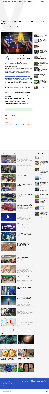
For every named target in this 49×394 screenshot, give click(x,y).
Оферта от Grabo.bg (19, 176)
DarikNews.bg (36, 380)
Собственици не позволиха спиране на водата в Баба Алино (25, 309)
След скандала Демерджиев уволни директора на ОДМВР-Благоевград (42, 35)
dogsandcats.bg (40, 65)
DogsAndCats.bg (46, 380)
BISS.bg (28, 381)
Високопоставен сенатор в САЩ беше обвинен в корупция (17, 76)
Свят (25, 1)
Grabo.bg (42, 381)
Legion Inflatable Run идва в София (8, 372)
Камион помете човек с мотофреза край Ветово (24, 195)
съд (9, 115)
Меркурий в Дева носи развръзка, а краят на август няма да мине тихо (25, 345)
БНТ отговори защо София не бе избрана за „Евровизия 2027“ (24, 224)
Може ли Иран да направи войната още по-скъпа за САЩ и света (43, 81)
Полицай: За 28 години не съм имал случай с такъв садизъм (42, 51)
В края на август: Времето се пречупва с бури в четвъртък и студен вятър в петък (42, 75)
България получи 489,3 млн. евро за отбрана (25, 288)
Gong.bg (31, 380)
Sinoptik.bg (38, 381)
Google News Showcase (11, 105)
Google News (20, 124)
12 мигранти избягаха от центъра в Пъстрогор (24, 185)
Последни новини (8, 153)
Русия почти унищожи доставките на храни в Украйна (24, 166)
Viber (8, 124)
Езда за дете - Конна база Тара (23, 175)
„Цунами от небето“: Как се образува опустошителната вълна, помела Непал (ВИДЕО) (44, 214)
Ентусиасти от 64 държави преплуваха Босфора (44, 177)
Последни (14, 1)
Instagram (31, 124)
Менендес (14, 115)
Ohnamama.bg (32, 381)
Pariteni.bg (47, 381)
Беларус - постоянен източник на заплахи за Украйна (24, 319)
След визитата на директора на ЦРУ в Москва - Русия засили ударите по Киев (25, 234)
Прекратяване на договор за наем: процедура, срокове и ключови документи (42, 57)
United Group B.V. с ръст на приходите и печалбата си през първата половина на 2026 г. (24, 215)
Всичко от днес (17, 330)
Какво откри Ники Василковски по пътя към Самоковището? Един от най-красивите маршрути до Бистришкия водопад (44, 170)
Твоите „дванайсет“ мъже (23, 358)
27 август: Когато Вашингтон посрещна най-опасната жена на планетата (42, 69)
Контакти (47, 387)
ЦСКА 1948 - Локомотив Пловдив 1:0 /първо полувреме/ (44, 201)
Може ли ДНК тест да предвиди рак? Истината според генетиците (25, 266)
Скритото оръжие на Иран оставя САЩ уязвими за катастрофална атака (24, 276)
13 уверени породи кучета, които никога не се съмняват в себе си (43, 63)
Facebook (25, 124)
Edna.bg (42, 382)
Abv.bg (23, 380)
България (20, 1)
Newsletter (13, 124)
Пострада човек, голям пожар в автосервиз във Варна (43, 45)
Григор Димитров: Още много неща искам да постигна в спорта (24, 156)
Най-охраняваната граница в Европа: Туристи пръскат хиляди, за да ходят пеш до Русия (43, 87)
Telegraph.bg (46, 382)
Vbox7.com (27, 380)
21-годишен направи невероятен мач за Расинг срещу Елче (44, 195)
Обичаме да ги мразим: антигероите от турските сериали (26, 373)
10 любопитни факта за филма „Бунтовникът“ (7, 345)
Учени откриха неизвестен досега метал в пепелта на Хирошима (24, 298)
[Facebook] (48, 388)
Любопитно (30, 1)
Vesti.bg (6, 1)
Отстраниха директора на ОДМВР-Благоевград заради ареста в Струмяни (44, 207)
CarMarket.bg (23, 381)
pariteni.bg (39, 59)
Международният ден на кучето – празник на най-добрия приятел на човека (44, 163)
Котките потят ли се (44, 156)
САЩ (6, 115)
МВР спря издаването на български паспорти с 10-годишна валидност (24, 205)
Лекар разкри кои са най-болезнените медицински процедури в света (44, 189)
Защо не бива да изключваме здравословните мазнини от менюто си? (8, 359)
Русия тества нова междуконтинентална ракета (42, 40)
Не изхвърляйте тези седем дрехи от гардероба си (44, 183)
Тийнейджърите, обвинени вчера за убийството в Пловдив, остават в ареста (25, 257)
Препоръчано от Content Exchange (29, 377)
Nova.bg (40, 380)
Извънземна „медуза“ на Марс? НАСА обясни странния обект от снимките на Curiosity (24, 244)
